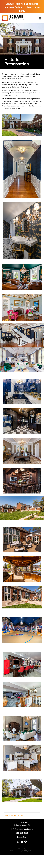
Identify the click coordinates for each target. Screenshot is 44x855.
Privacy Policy (22, 849)
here (21, 10)
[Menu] (40, 18)
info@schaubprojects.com (22, 829)
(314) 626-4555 (22, 833)
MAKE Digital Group (28, 851)
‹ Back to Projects (13, 815)
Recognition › (22, 837)
